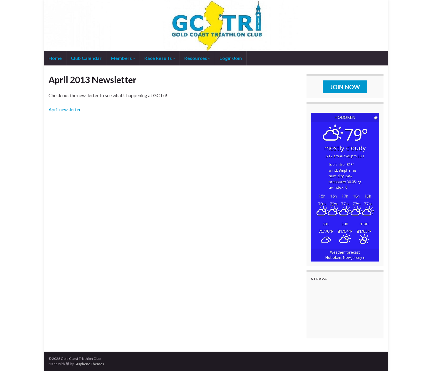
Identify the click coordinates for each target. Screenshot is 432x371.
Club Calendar (86, 58)
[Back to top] (418, 357)
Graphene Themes (89, 364)
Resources (196, 58)
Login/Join (231, 58)
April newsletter (64, 109)
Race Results (158, 58)
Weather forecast (345, 255)
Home (55, 58)
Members (122, 58)
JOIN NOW (345, 86)
